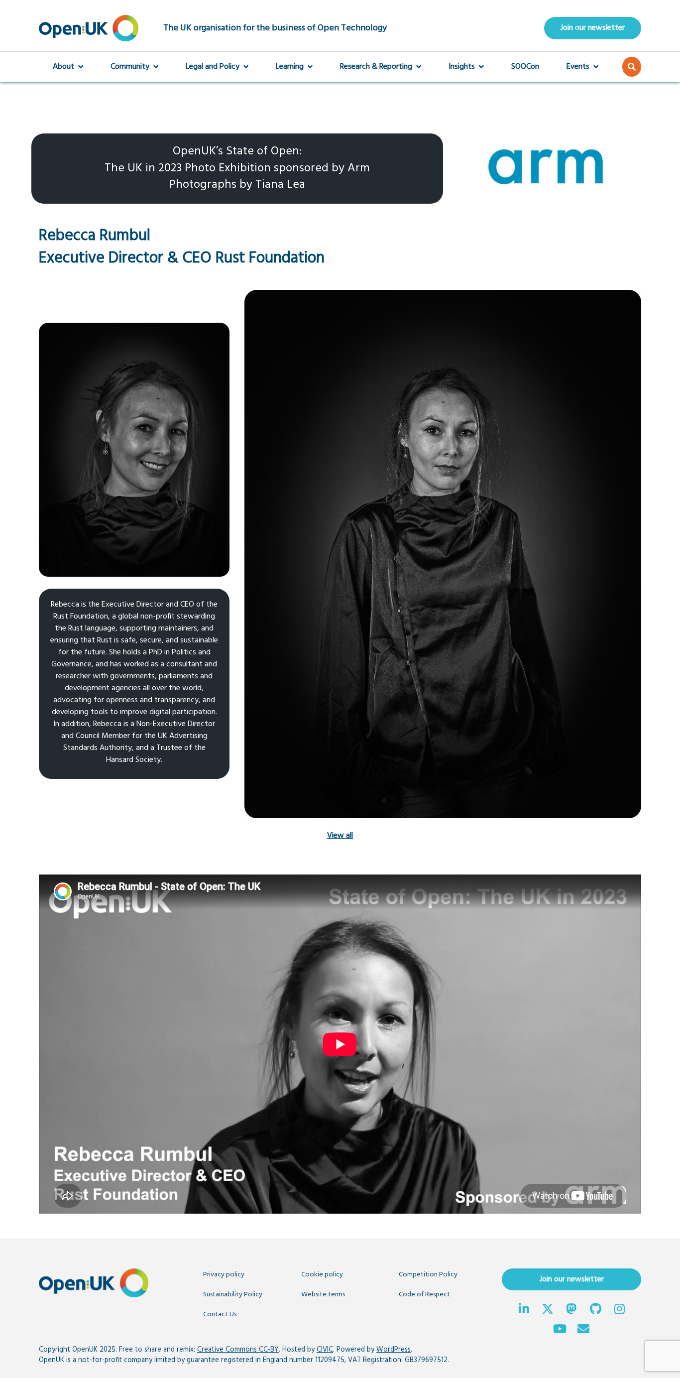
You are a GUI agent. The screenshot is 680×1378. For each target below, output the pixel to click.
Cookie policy (322, 1274)
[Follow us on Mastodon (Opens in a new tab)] (571, 1310)
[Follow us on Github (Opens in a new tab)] (595, 1310)
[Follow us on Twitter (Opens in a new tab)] (547, 1310)
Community (130, 67)
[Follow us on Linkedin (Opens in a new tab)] (523, 1310)
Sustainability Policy (232, 1294)
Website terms (323, 1294)
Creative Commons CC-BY (238, 1350)
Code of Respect (424, 1294)
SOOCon (525, 66)
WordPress (393, 1350)
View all (340, 835)
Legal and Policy (212, 67)
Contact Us (219, 1314)
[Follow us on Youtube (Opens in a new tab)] (559, 1330)
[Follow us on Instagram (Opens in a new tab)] (619, 1310)
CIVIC (325, 1350)
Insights (462, 67)
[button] (631, 67)
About (63, 67)
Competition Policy (428, 1274)
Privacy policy (223, 1274)
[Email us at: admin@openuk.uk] (583, 1330)
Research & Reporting (376, 67)
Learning (290, 67)
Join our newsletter (593, 27)
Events (578, 67)
